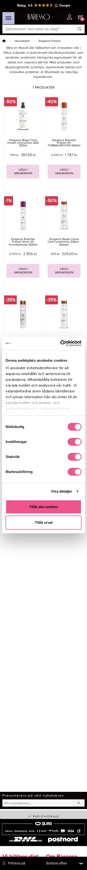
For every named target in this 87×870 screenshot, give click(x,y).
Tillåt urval (43, 522)
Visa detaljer (61, 491)
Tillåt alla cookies (43, 507)
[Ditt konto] (69, 17)
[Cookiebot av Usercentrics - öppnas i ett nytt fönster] (61, 343)
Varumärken (22, 41)
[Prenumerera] (78, 803)
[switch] (74, 442)
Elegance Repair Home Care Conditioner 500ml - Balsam (64, 241)
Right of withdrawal (43, 816)
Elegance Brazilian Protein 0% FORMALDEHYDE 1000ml (64, 142)
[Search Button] (80, 29)
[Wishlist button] (60, 17)
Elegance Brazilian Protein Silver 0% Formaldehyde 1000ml (23, 241)
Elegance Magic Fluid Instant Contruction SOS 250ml (23, 142)
